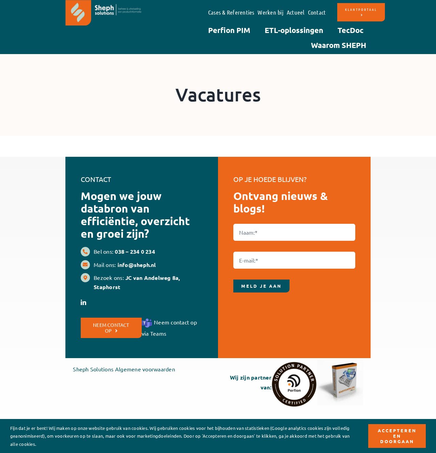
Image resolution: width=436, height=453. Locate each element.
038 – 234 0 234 (135, 251)
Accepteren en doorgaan (397, 435)
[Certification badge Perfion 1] (294, 364)
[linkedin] (83, 302)
